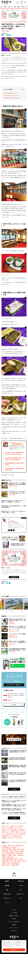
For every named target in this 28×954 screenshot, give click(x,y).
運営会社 (14, 918)
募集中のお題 (21, 881)
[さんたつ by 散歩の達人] (6, 2)
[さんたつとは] (14, 739)
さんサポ (21, 885)
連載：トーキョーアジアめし (14, 629)
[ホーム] (1, 6)
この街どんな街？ (7, 894)
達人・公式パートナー (21, 894)
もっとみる (14, 789)
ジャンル (7, 902)
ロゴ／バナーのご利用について (14, 921)
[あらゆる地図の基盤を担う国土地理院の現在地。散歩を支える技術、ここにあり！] (14, 651)
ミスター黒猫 (11, 521)
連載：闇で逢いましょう (13, 635)
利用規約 (14, 924)
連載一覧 (7, 10)
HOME (2, 10)
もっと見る (14, 818)
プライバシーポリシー (14, 927)
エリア (21, 898)
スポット (21, 889)
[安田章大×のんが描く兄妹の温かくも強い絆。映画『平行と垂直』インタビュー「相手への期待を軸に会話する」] (14, 621)
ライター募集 (14, 912)
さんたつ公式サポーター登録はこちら (14, 685)
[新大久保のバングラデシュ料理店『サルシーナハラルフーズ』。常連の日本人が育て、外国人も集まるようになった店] (14, 629)
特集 (7, 889)
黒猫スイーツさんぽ (15, 10)
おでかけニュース (7, 898)
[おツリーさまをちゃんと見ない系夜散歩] (14, 636)
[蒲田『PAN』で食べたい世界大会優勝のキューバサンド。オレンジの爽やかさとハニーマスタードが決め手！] (14, 644)
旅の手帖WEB (11, 622)
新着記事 (7, 881)
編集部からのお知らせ (14, 915)
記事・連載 (7, 885)
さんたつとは (14, 909)
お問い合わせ (14, 930)
